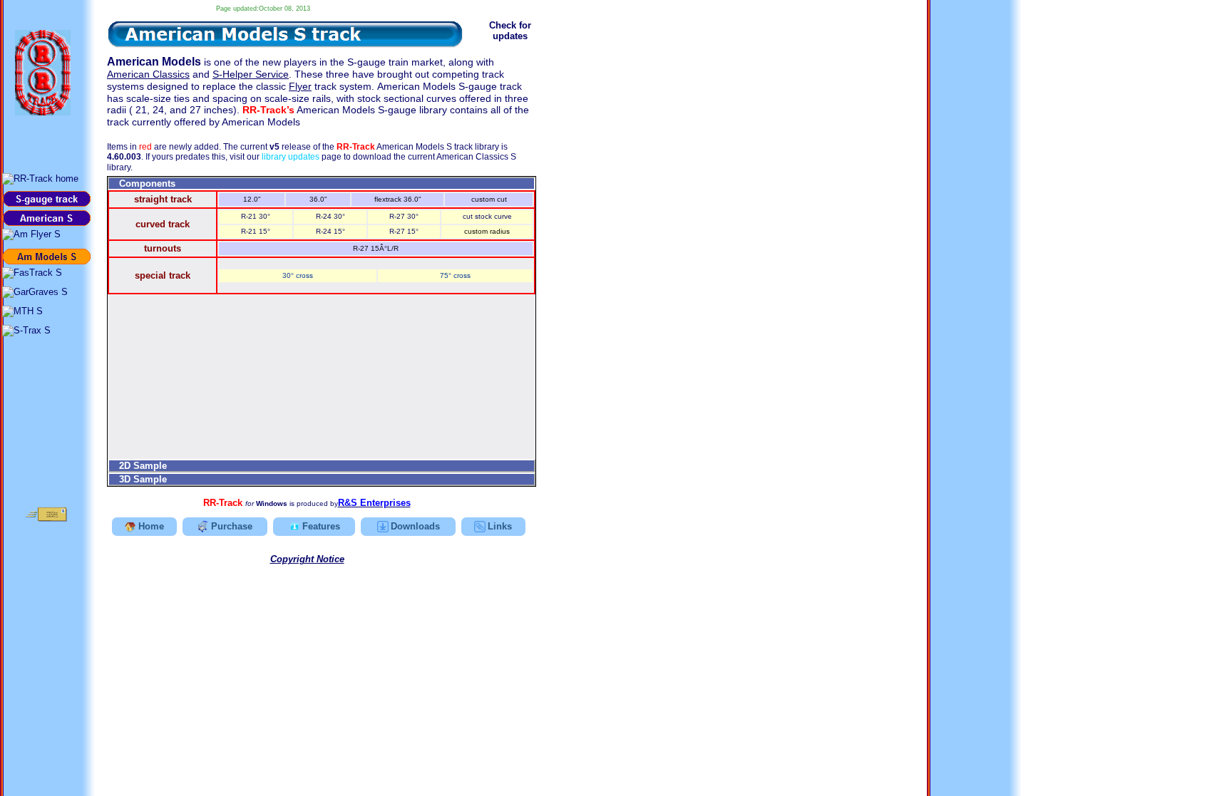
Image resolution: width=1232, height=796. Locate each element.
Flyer (300, 86)
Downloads (415, 526)
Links (500, 526)
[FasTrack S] (32, 273)
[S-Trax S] (26, 330)
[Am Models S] (46, 256)
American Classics (148, 74)
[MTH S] (22, 311)
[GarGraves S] (35, 292)
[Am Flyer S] (31, 234)
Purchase (231, 526)
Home (151, 526)
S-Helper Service (250, 74)
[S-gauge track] (46, 198)
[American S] (46, 218)
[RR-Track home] (40, 179)
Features (321, 526)
